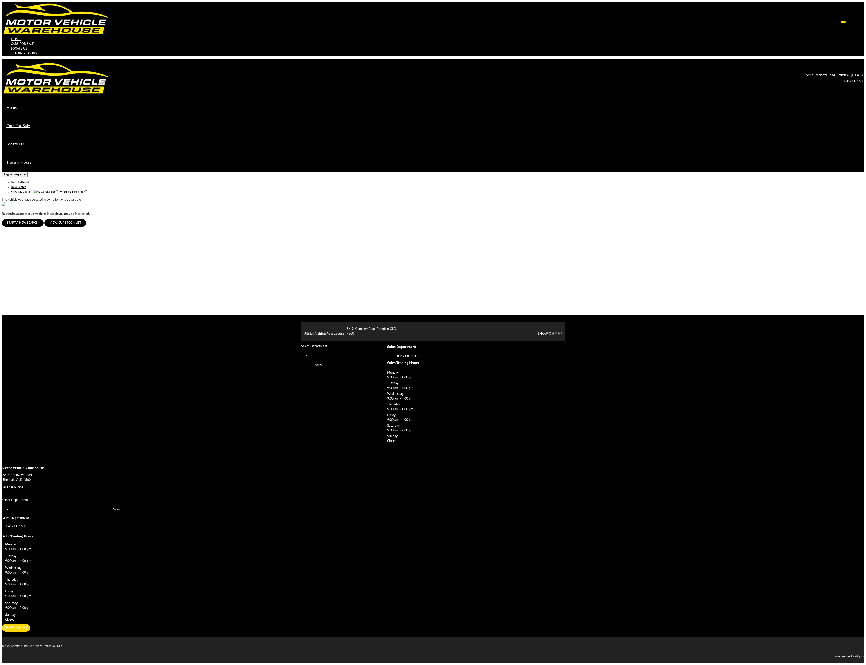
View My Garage (49, 192)
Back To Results (21, 182)
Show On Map (550, 333)
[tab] (433, 480)
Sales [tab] (318, 365)
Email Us (27, 646)
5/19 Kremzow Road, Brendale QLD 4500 (835, 75)
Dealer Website (842, 656)
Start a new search (22, 222)
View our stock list (65, 222)
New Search (18, 187)
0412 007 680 (854, 81)
